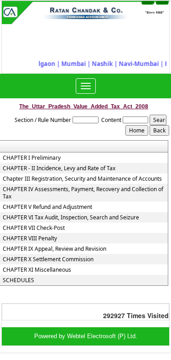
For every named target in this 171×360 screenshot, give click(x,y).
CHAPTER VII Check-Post (34, 228)
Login (137, 10)
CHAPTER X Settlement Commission (48, 259)
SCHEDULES (18, 280)
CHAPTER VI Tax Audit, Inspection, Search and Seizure (71, 217)
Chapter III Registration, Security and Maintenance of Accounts (82, 179)
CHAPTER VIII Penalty (30, 238)
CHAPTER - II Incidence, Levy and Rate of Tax (59, 168)
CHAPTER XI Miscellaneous (37, 270)
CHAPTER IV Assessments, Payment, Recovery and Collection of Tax (83, 193)
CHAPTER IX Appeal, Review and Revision (54, 249)
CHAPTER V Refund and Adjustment (47, 207)
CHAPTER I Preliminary (32, 158)
